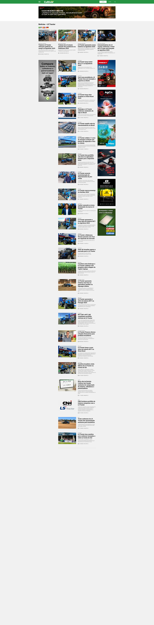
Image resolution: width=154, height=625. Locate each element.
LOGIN (109, 1)
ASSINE (103, 1)
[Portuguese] (39, 27)
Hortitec (79, 189)
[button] (39, 2)
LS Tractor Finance (81, 330)
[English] (42, 27)
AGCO (79, 380)
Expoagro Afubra (81, 279)
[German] (48, 27)
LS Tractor (80, 60)
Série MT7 (80, 218)
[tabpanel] (77, 12)
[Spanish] (44, 27)
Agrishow (79, 233)
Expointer (79, 153)
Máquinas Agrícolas (42, 43)
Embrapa (79, 262)
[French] (46, 27)
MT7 (79, 417)
